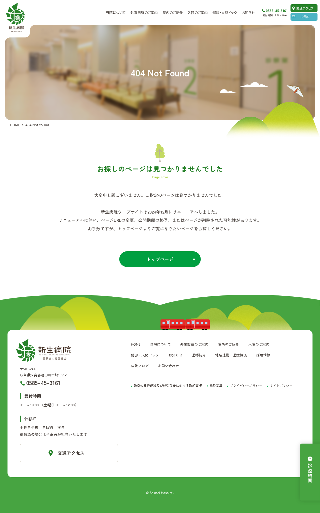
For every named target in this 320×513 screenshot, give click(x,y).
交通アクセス (305, 8)
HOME (15, 124)
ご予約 (304, 16)
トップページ (160, 259)
